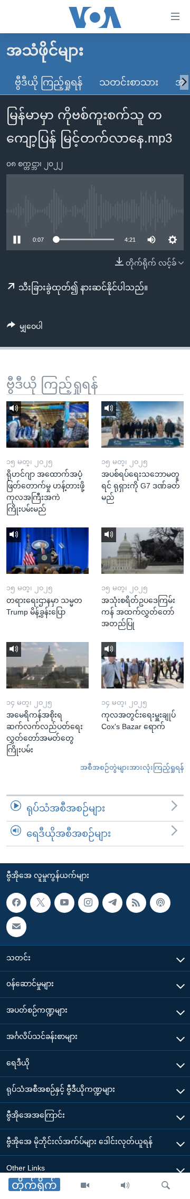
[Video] (85, 1186)
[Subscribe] (16, 927)
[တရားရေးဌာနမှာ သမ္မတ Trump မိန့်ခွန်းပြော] (47, 550)
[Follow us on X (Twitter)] (40, 903)
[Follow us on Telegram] (112, 903)
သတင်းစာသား (128, 82)
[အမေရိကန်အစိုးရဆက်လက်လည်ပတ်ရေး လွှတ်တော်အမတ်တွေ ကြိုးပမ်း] (47, 665)
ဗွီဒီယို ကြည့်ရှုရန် (48, 82)
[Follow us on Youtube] (64, 903)
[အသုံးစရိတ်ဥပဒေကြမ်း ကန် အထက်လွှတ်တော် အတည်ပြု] (142, 550)
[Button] (25, 328)
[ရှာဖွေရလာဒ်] (166, 1186)
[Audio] (125, 1186)
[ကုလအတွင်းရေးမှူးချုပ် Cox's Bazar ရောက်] (142, 665)
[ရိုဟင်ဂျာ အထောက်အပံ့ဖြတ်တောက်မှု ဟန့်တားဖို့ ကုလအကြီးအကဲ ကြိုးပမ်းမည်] (47, 424)
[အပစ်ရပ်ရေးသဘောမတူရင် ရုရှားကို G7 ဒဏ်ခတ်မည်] (142, 424)
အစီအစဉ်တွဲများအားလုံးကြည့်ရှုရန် (132, 767)
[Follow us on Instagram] (88, 903)
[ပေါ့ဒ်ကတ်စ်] (160, 903)
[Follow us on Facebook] (16, 903)
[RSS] (136, 903)
